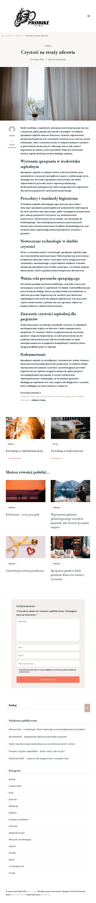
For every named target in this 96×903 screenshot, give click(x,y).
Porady (12, 852)
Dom (11, 792)
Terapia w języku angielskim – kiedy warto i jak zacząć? (37, 751)
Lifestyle (13, 826)
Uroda (12, 873)
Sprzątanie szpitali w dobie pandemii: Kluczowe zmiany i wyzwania (67, 575)
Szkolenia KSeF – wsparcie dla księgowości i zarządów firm (38, 758)
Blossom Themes (18, 895)
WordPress (45, 895)
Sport (11, 859)
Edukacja (48, 46)
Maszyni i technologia (20, 839)
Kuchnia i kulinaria (18, 819)
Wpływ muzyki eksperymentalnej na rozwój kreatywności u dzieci (42, 744)
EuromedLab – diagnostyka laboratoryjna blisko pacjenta (38, 736)
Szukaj (13, 705)
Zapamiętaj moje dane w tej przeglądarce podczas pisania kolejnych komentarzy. (47, 671)
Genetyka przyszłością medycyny (25, 571)
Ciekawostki (15, 786)
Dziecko (13, 799)
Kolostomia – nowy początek (22, 514)
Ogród (12, 846)
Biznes (55, 444)
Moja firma (31, 891)
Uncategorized (16, 866)
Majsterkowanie (17, 832)
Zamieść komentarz (13, 146)
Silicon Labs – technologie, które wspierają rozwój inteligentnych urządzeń (47, 729)
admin (12, 135)
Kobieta (11, 444)
